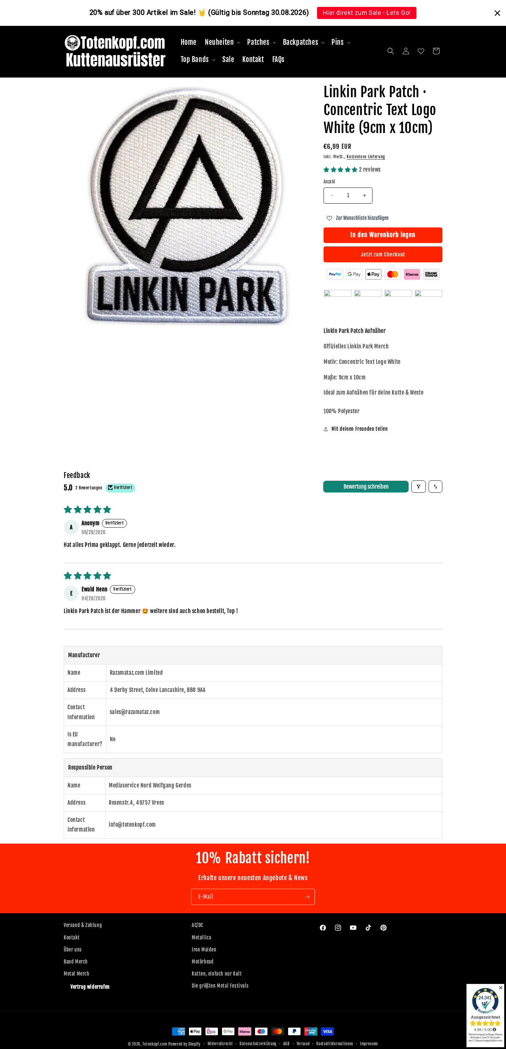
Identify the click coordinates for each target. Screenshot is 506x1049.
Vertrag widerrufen (90, 987)
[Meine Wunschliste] (421, 51)
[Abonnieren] (307, 897)
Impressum (369, 1043)
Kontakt (72, 937)
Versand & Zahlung (83, 925)
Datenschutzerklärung (258, 1043)
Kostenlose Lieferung (366, 156)
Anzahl (329, 181)
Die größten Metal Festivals (220, 986)
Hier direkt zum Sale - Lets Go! (367, 12)
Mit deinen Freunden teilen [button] (359, 429)
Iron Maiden (204, 950)
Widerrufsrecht (220, 1043)
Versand (303, 1043)
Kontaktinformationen (334, 1043)
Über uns (73, 950)
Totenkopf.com (155, 1044)
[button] (222, 42)
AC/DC (197, 925)
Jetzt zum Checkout (383, 254)
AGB (286, 1043)
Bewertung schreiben (366, 486)
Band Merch (76, 962)
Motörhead (202, 962)
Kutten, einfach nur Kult (217, 974)
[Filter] (418, 486)
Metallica (201, 937)
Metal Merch (76, 974)
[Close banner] (497, 13)
